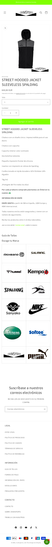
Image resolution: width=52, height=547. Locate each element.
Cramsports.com (21, 542)
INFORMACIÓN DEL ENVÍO (15, 480)
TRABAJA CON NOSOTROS (15, 517)
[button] (4, 12)
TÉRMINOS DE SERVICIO (14, 448)
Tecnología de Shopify (34, 542)
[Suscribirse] (44, 409)
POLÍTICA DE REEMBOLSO (14, 454)
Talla (3, 97)
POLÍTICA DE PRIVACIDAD (15, 437)
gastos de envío (20, 93)
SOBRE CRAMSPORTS (13, 512)
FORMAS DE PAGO (11, 475)
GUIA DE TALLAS (11, 469)
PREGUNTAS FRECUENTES (14, 491)
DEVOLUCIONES (11, 486)
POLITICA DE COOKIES (13, 443)
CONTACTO (9, 506)
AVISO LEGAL (10, 432)
